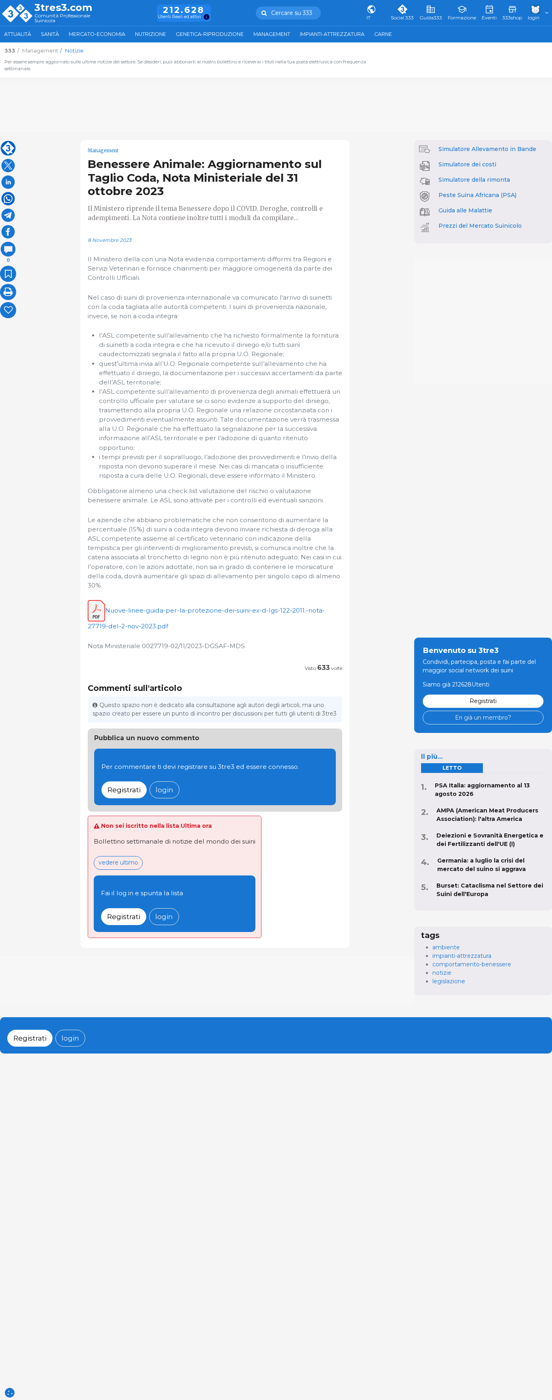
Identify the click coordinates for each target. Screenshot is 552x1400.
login (164, 789)
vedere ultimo (118, 862)
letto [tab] (451, 768)
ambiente (446, 947)
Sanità (50, 34)
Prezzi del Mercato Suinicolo (480, 225)
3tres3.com (63, 8)
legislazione (448, 981)
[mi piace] (8, 310)
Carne (383, 34)
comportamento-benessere (471, 964)
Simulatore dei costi (467, 164)
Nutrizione (150, 34)
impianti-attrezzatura (461, 955)
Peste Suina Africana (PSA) (477, 195)
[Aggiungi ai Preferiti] (8, 274)
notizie (441, 972)
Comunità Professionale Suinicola (62, 18)
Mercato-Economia (97, 34)
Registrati (124, 789)
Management (271, 34)
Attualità (17, 34)
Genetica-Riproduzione (210, 34)
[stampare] (8, 292)
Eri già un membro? (483, 717)
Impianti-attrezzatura (332, 34)
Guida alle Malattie (465, 210)
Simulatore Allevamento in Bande (487, 149)
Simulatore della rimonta (474, 179)
